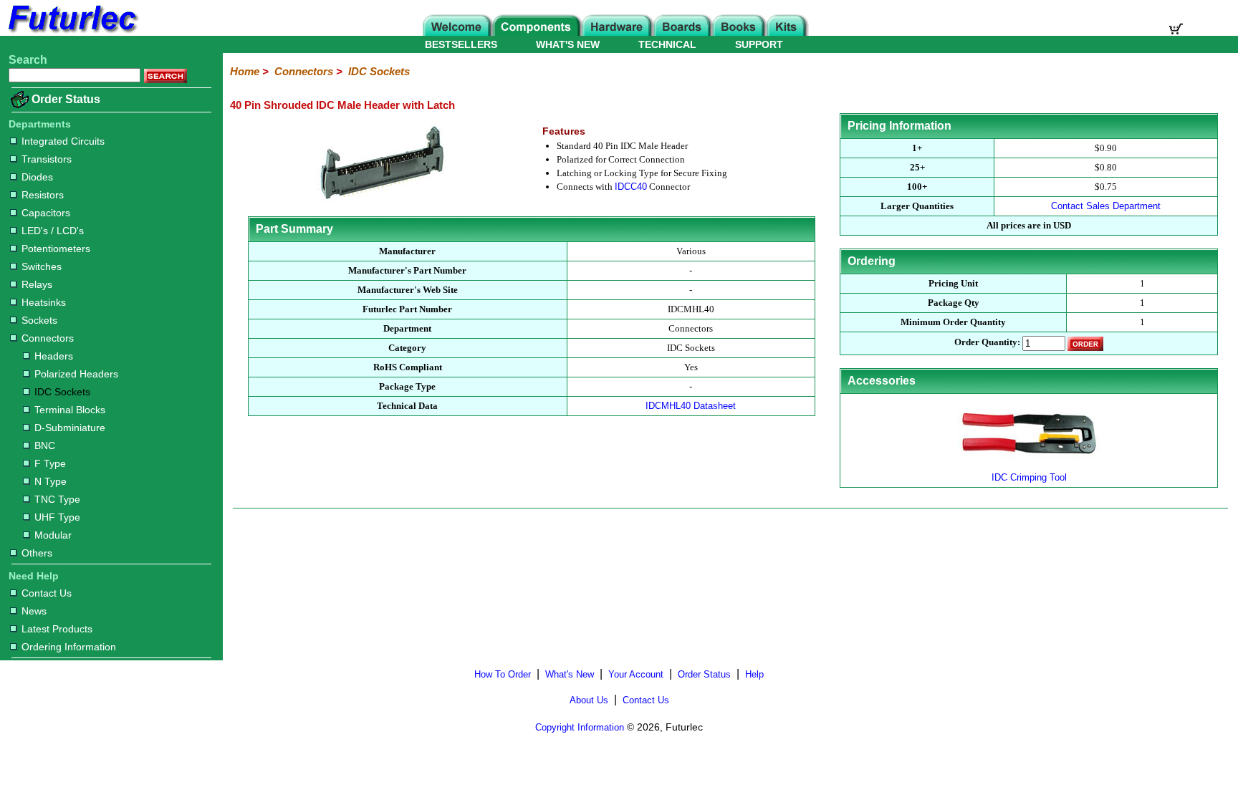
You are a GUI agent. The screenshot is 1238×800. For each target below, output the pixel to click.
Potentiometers (55, 248)
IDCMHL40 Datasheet (691, 405)
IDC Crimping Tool (1029, 477)
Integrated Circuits (63, 141)
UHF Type (57, 517)
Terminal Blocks (69, 409)
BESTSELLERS (461, 44)
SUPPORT (759, 44)
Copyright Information (579, 727)
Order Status (66, 99)
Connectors (47, 338)
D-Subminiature (69, 427)
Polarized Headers (76, 374)
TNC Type (57, 499)
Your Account (635, 674)
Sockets (39, 320)
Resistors (42, 195)
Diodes (37, 177)
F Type (50, 463)
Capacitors (45, 212)
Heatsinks (43, 302)
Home (244, 71)
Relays (36, 284)
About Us (589, 700)
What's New (569, 674)
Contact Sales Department (1106, 206)
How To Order (502, 674)
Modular (53, 535)
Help (754, 674)
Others (36, 553)
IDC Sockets (62, 391)
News (34, 611)
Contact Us (46, 593)
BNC (44, 445)
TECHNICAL (667, 44)
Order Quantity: (987, 342)
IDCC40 (631, 186)
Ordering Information (68, 646)
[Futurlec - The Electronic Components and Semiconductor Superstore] (71, 32)
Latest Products (56, 629)
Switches (41, 266)
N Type (50, 481)
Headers (53, 356)
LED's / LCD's (52, 230)
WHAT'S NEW (568, 44)
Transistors (46, 159)
